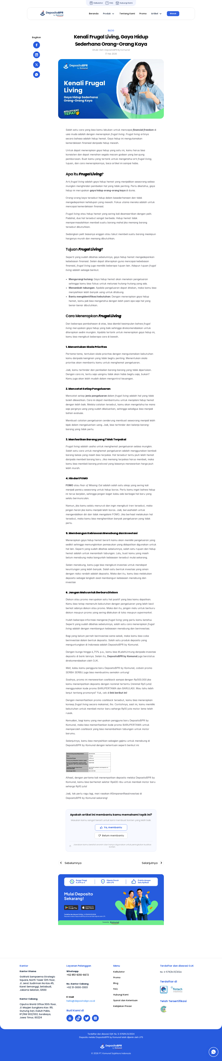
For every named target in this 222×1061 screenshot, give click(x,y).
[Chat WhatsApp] (213, 1052)
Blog (115, 983)
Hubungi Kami (120, 994)
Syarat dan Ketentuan (125, 1000)
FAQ (115, 988)
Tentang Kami (127, 13)
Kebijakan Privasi (122, 1006)
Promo (117, 977)
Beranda (93, 13)
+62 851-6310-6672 (77, 974)
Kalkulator (119, 971)
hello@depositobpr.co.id (80, 1001)
